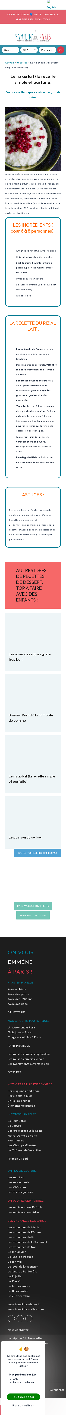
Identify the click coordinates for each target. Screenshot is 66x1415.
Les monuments (18, 1182)
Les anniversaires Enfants (25, 1207)
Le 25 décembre (19, 1296)
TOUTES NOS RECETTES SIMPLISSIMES (37, 852)
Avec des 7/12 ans (20, 999)
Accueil (9, 62)
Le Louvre (14, 1125)
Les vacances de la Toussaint (27, 1242)
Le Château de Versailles (25, 1150)
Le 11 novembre (18, 1291)
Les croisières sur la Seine (25, 1130)
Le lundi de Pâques (20, 1256)
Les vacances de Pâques (24, 1232)
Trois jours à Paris (20, 1032)
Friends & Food (18, 1158)
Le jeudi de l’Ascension (23, 1266)
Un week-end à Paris (22, 1027)
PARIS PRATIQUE (19, 1045)
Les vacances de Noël (22, 1247)
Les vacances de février (24, 1227)
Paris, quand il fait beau (24, 1091)
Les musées (16, 1177)
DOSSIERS (14, 1072)
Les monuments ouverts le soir (28, 1064)
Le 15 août (14, 1281)
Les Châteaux (17, 1187)
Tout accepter (23, 1397)
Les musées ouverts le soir (26, 1059)
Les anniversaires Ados (23, 1212)
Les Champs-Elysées (22, 1145)
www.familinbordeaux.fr (24, 1304)
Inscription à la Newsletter (25, 1338)
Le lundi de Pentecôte (22, 1271)
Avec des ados (18, 1004)
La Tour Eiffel (17, 1121)
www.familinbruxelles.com (26, 1309)
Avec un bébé (17, 989)
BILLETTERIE (16, 1012)
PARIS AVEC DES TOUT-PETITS (33, 905)
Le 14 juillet (15, 1276)
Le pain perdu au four (25, 837)
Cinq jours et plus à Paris (24, 1037)
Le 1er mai (15, 1261)
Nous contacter (18, 1330)
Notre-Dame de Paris (22, 1135)
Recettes (22, 62)
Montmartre (16, 1140)
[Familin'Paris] (33, 36)
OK (61, 49)
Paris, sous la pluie (20, 1096)
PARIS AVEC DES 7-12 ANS (33, 915)
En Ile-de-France (19, 1100)
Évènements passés (21, 1105)
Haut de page (56, 1390)
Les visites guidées (20, 1192)
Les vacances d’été (21, 1237)
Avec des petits (18, 994)
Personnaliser (23, 1405)
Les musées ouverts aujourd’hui (29, 1054)
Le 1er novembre (19, 1286)
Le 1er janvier (17, 1252)
